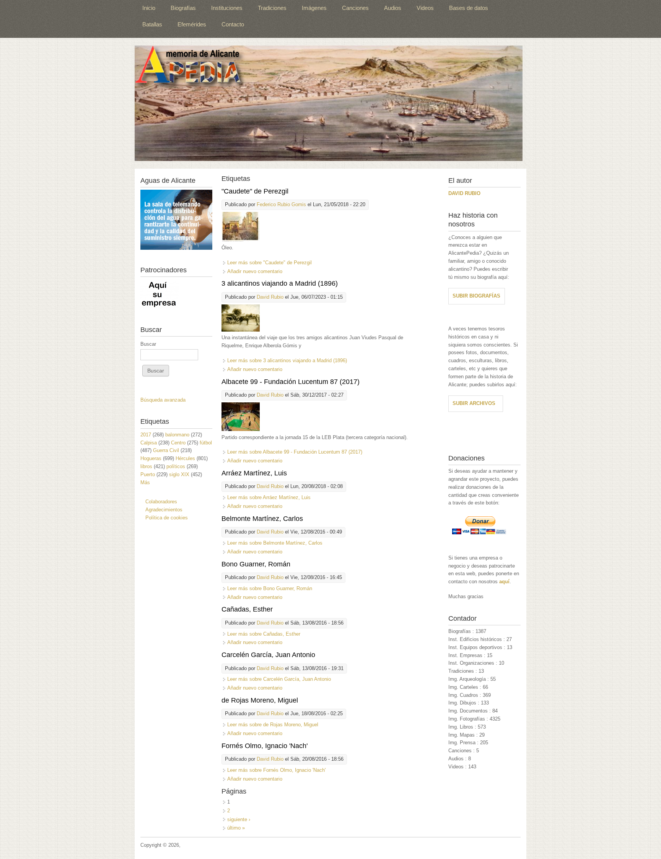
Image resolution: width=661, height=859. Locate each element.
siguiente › (238, 819)
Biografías (183, 8)
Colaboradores (161, 501)
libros (146, 466)
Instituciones (227, 8)
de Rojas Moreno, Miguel (259, 700)
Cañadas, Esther (247, 609)
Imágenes (314, 8)
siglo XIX (179, 474)
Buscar (148, 344)
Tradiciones (272, 8)
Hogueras (150, 458)
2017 (145, 435)
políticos (175, 466)
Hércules (185, 458)
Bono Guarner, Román (255, 564)
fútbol (206, 443)
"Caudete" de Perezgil (254, 191)
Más (145, 482)
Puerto (147, 474)
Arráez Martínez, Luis (254, 473)
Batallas (152, 24)
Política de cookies (166, 518)
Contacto (232, 24)
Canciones (355, 8)
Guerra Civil (166, 450)
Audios (392, 8)
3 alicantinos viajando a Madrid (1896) (279, 283)
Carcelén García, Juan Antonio (268, 655)
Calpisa (148, 443)
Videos (425, 8)
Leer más (269, 262)
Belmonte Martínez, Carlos (262, 518)
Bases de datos (468, 8)
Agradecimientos (163, 509)
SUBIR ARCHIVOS (474, 403)
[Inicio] (329, 103)
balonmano (177, 435)
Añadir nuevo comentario (254, 271)
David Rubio (270, 297)
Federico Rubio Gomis (281, 204)
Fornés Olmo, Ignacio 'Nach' (264, 746)
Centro (178, 443)
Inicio (148, 8)
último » (236, 828)
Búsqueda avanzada (163, 400)
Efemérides (191, 24)
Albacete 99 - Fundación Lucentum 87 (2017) (290, 382)
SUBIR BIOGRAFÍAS (476, 296)
